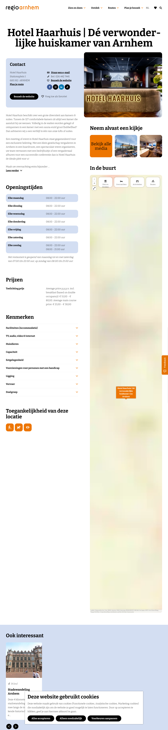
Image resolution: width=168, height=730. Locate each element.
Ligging (10, 376)
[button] (126, 393)
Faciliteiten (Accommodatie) (22, 328)
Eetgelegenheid (14, 360)
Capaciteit (11, 352)
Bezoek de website (24, 96)
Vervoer (10, 384)
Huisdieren (12, 344)
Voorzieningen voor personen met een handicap (32, 368)
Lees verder (12, 170)
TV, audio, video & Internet (20, 336)
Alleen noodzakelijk (71, 718)
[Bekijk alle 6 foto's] (123, 84)
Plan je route (17, 84)
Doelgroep (11, 392)
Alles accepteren (41, 718)
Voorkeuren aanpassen (104, 718)
